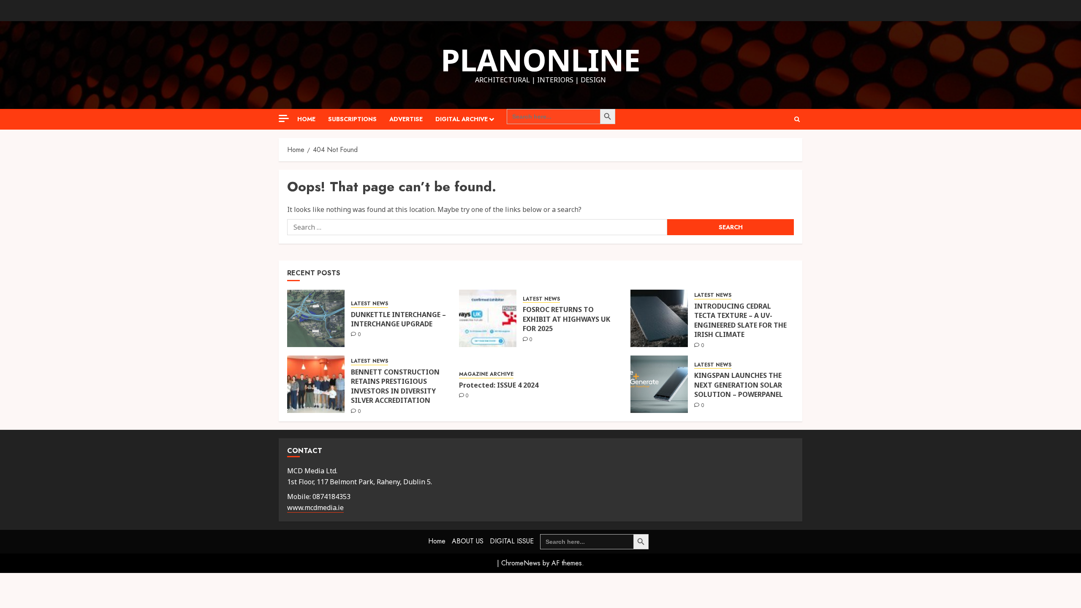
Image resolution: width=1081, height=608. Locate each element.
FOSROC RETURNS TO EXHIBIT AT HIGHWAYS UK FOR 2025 (566, 319)
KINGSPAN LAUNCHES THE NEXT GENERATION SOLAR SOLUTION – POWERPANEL (738, 385)
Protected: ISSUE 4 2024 (498, 385)
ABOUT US (467, 541)
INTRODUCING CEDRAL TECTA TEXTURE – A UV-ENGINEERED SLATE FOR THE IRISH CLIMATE (740, 320)
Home (306, 119)
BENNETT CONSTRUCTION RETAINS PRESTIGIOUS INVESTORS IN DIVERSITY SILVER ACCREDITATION (395, 386)
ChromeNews (520, 563)
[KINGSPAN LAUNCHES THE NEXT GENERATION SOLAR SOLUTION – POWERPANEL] (659, 384)
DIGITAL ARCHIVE (461, 119)
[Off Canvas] (284, 118)
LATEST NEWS (369, 303)
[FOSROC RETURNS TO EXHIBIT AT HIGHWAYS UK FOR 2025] (487, 318)
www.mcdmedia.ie (315, 507)
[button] (797, 119)
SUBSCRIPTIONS (352, 119)
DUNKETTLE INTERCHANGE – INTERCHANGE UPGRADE (398, 319)
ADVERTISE (406, 119)
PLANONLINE (541, 59)
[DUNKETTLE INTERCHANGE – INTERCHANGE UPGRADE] (316, 318)
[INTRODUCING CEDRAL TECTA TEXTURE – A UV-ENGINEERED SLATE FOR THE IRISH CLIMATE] (659, 318)
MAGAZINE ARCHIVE (486, 374)
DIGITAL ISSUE (512, 541)
